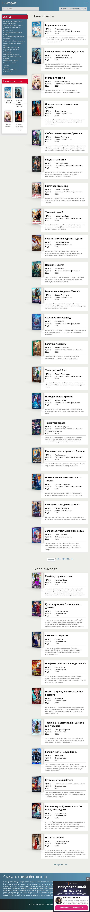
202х (56, 818)
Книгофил (9, 3)
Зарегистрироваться (78, 9)
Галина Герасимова (62, 374)
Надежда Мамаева (62, 242)
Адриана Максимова (62, 348)
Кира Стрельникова (62, 82)
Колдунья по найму (55, 343)
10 (68, 559)
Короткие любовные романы (14, 41)
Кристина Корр (60, 813)
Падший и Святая (54, 264)
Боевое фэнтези (9, 23)
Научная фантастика (11, 50)
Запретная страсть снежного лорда (64, 530)
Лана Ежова (59, 269)
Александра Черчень (62, 29)
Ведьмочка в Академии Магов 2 (62, 504)
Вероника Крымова (62, 484)
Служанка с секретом (56, 635)
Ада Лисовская (60, 400)
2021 (57, 760)
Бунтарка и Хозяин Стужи (59, 779)
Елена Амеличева (61, 611)
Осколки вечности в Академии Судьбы (61, 106)
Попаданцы (7, 52)
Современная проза (10, 61)
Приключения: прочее (11, 54)
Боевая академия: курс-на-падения (64, 238)
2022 (57, 584)
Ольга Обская (60, 667)
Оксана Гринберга (62, 55)
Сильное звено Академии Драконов (64, 51)
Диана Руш (59, 698)
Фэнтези (6, 65)
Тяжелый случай (54, 212)
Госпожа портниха (55, 77)
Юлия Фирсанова (61, 163)
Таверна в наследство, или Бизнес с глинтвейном (64, 724)
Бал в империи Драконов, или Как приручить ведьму (63, 808)
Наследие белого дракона (59, 396)
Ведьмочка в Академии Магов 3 (62, 291)
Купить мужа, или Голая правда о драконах (63, 606)
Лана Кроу (59, 639)
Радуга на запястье (55, 159)
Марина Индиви (79, 784)
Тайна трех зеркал (55, 422)
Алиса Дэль (59, 756)
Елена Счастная (61, 535)
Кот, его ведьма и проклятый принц (65, 451)
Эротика (6, 67)
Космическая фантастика (12, 43)
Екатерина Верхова (62, 730)
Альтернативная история (12, 21)
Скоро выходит (61, 582)
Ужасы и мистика (9, 63)
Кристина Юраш (61, 580)
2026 (57, 33)
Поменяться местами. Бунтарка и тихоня (63, 479)
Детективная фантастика (12, 25)
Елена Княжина (61, 111)
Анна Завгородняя (62, 427)
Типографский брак (56, 370)
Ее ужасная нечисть (55, 25)
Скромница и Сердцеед (58, 317)
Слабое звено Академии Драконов (64, 133)
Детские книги (8, 30)
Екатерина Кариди (62, 841)
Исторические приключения (13, 36)
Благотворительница (56, 185)
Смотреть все (60, 864)
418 (72, 559)
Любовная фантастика (11, 47)
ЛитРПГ (6, 45)
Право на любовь (54, 837)
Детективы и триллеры (12, 28)
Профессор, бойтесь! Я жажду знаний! (65, 663)
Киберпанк (7, 39)
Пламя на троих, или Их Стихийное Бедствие (64, 693)
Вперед (51, 560)
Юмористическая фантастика (9, 70)
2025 (57, 60)
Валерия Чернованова (63, 784)
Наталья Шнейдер (62, 190)
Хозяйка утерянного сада (58, 576)
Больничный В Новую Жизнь (61, 751)
